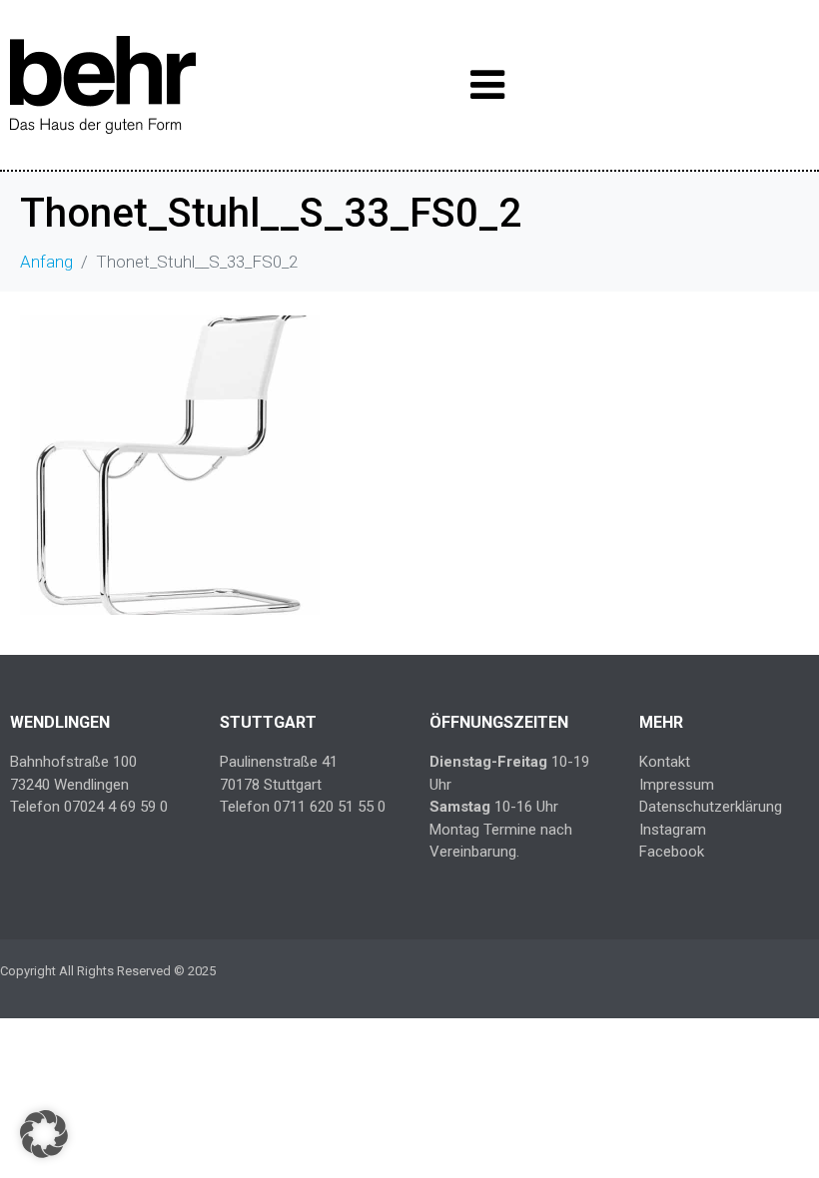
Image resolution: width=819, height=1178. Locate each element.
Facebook (671, 852)
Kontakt (664, 762)
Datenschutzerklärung (710, 807)
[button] (44, 1134)
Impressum (676, 785)
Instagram (672, 830)
